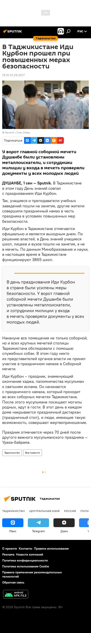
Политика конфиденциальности (25, 560)
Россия (70, 511)
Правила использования (51, 548)
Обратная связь (13, 582)
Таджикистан (12, 452)
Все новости (32, 452)
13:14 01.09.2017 (13, 75)
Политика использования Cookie (25, 566)
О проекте (9, 548)
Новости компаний (29, 554)
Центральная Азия (44, 511)
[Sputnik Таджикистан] (13, 33)
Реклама (8, 554)
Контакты (25, 548)
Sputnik (10, 132)
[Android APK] (16, 595)
